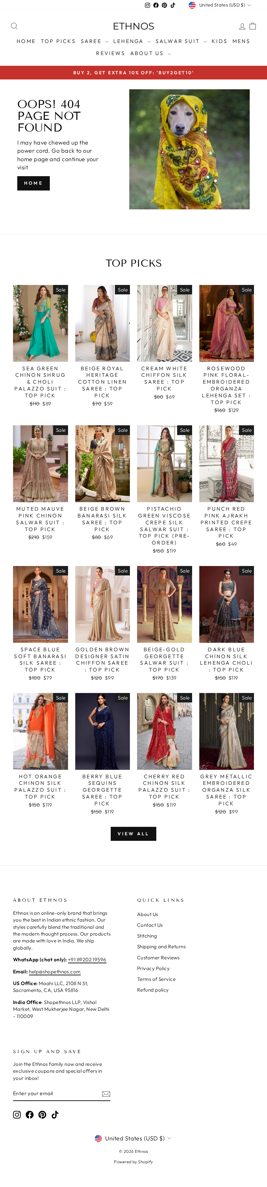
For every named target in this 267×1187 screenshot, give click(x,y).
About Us (148, 53)
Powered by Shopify (133, 1161)
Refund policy (153, 990)
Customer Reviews (158, 957)
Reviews (110, 53)
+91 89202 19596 (87, 959)
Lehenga (129, 41)
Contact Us (150, 925)
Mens (241, 41)
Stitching (147, 936)
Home (26, 41)
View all (134, 834)
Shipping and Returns (161, 946)
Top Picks (58, 41)
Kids (220, 41)
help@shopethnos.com (55, 971)
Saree (92, 41)
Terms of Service (156, 979)
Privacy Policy (153, 968)
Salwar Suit (179, 41)
